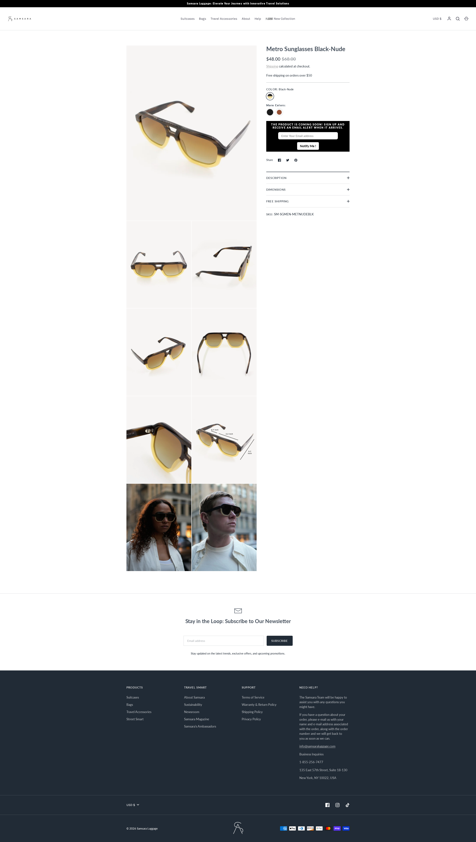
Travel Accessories (224, 18)
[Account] (449, 19)
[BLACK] (271, 112)
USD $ (437, 18)
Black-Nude (270, 96)
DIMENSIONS (276, 189)
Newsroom (191, 712)
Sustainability (193, 705)
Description (276, 178)
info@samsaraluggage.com (317, 746)
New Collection (284, 18)
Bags (202, 18)
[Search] (458, 19)
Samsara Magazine (196, 719)
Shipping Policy (252, 712)
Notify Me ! (308, 146)
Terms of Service (253, 697)
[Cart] (466, 19)
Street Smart (135, 719)
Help (258, 18)
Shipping (272, 66)
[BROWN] (280, 112)
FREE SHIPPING (277, 201)
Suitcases (188, 18)
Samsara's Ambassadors (200, 726)
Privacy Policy (251, 719)
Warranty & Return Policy (259, 705)
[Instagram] (337, 805)
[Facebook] (327, 805)
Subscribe (279, 640)
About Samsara (194, 697)
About (246, 18)
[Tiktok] (347, 805)
